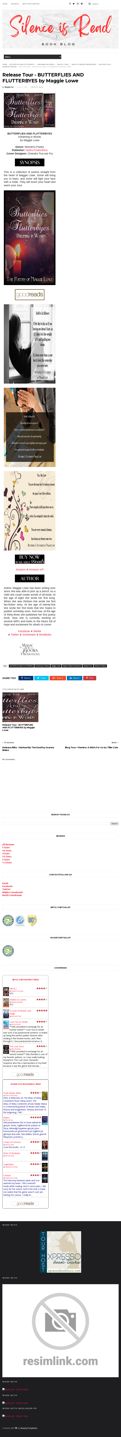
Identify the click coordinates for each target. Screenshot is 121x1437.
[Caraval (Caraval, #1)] (45, 1182)
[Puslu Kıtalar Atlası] (45, 1099)
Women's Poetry (9, 67)
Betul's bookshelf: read (25, 980)
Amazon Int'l (36, 569)
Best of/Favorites (30, 4)
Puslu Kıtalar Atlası (12, 1093)
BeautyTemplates (28, 1428)
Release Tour (104, 64)
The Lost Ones (17, 1046)
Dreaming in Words (45, 64)
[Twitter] (74, 3)
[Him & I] (6, 995)
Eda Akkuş (9, 1120)
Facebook (24, 631)
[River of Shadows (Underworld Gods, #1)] (45, 1159)
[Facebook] (70, 3)
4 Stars (6, 853)
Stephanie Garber (11, 1167)
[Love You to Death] (6, 1028)
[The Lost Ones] (6, 1053)
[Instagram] (78, 3)
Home (4, 4)
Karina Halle (9, 1145)
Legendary (8, 1164)
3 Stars (6, 859)
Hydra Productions (37, 150)
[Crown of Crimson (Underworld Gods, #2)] (45, 1148)
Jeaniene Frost (16, 1016)
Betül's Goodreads (12, 895)
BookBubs (45, 634)
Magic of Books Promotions (84, 64)
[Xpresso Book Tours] (60, 1271)
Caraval (6, 1175)
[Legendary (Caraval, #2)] (45, 1171)
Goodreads (29, 634)
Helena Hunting (17, 991)
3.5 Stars (7, 856)
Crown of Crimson (12, 1142)
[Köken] (45, 1124)
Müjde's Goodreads (12, 892)
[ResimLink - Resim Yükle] (60, 1376)
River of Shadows (11, 1153)
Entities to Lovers (18, 999)
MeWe (37, 631)
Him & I (13, 988)
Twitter (15, 634)
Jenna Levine (16, 1024)
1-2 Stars (7, 862)
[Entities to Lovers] (6, 1006)
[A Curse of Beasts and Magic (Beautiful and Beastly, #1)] (6, 1017)
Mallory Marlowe (17, 1002)
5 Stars (6, 847)
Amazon (21, 569)
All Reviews (8, 844)
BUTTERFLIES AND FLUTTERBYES (22, 64)
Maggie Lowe (63, 64)
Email (5, 883)
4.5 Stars (7, 850)
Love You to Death (19, 1021)
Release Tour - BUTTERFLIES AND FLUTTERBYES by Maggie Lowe (18, 728)
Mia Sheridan (16, 1049)
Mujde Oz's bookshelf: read (26, 1084)
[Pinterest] (82, 3)
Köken (6, 1117)
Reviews (15, 4)
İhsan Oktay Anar (11, 1095)
